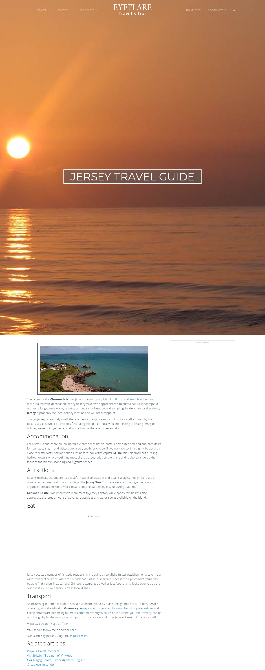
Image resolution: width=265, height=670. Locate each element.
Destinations (80, 636)
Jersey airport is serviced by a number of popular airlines (116, 608)
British (119, 399)
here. (73, 630)
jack (48, 636)
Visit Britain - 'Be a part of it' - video (49, 656)
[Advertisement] (93, 546)
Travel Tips (193, 10)
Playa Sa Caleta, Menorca (43, 651)
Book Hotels (217, 10)
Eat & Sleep (87, 10)
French (134, 399)
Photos (63, 10)
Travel (42, 10)
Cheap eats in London (41, 665)
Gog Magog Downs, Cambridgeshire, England (56, 660)
